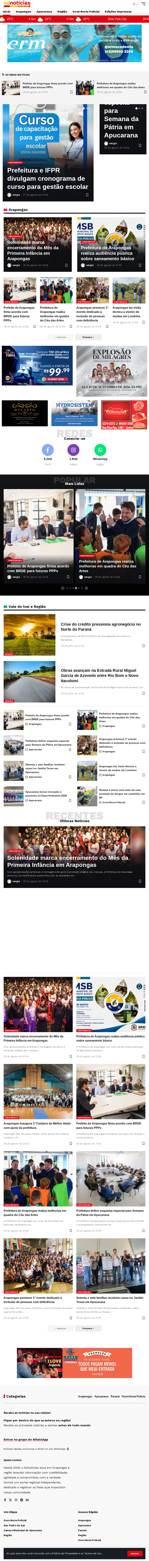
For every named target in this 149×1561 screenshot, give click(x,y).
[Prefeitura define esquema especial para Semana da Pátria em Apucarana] (110, 536)
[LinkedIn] (27, 1500)
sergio (16, 194)
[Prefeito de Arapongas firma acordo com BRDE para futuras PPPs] (20, 290)
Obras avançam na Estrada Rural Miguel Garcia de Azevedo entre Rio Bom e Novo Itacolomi (99, 675)
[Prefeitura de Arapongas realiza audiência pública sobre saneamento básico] (110, 1004)
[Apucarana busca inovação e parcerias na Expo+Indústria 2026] (14, 796)
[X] (10, 1500)
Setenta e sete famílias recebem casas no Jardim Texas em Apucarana (45, 768)
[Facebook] (48, 455)
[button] (135, 1553)
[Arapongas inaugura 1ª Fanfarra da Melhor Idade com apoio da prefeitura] (38, 1091)
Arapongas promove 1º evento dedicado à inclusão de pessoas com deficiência (122, 743)
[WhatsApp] (100, 455)
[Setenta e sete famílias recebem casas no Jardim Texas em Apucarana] (14, 771)
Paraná (115, 1396)
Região (9, 654)
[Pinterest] (22, 1500)
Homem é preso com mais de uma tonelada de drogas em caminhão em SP (122, 793)
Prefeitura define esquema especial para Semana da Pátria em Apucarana (109, 566)
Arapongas (15, 162)
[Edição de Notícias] (17, 4)
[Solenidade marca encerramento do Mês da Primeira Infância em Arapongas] (85, 88)
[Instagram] (73, 455)
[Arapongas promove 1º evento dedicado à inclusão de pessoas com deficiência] (92, 290)
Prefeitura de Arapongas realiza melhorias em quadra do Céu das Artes (36, 566)
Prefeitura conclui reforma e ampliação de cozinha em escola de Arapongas (48, 178)
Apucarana (86, 556)
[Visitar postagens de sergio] (9, 195)
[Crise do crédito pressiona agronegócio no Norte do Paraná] (29, 635)
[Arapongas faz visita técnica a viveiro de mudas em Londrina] (129, 290)
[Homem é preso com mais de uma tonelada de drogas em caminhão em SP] (87, 796)
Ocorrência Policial (113, 802)
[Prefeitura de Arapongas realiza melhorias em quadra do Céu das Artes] (11, 88)
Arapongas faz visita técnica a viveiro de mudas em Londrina (127, 312)
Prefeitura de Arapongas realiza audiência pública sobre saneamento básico (107, 253)
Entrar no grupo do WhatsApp (26, 1439)
